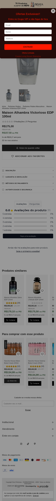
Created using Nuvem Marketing (28, 56)
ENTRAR (28, 47)
